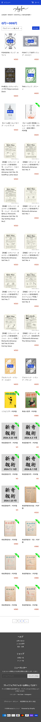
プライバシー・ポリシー (11, 701)
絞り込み (35, 28)
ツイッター (13, 694)
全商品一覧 (20, 657)
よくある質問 (20, 643)
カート (37, 2)
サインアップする (33, 676)
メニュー (7, 2)
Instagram (28, 694)
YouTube (20, 694)
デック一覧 (20, 660)
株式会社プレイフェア (15, 708)
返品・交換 (20, 646)
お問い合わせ (20, 641)
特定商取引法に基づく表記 (28, 701)
